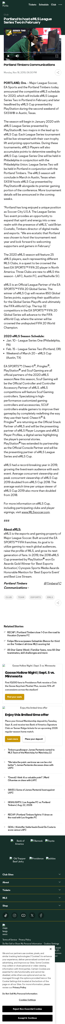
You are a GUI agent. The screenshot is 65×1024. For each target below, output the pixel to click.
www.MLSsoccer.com (36, 512)
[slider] (32, 52)
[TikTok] (6, 915)
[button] (60, 4)
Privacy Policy (19, 987)
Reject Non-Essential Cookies (27, 1009)
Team (21, 597)
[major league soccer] (5, 930)
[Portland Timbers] (6, 5)
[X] (32, 915)
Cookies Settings (51, 943)
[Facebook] (41, 915)
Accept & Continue (27, 1018)
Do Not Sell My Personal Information (19, 993)
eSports (36, 597)
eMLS (50, 597)
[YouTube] (23, 915)
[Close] (50, 948)
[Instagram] (14, 915)
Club (9, 597)
